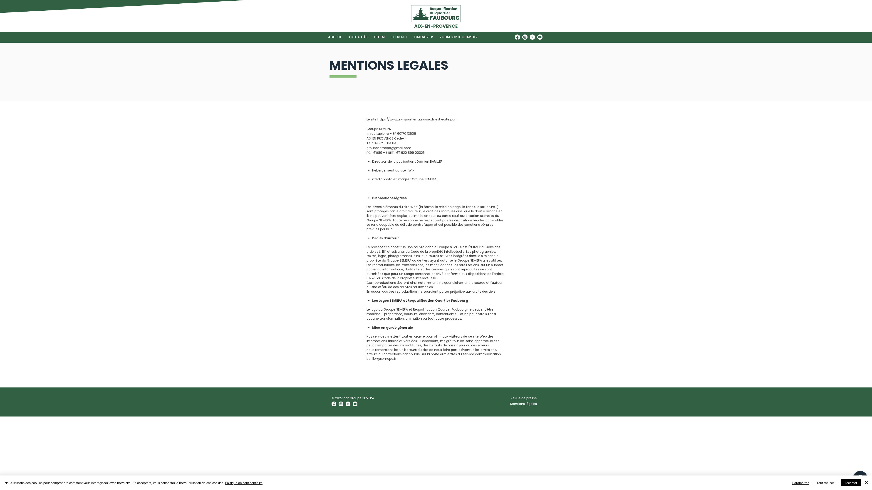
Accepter (851, 482)
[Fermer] (866, 482)
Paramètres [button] (800, 482)
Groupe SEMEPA (362, 398)
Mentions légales (523, 404)
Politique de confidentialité (244, 482)
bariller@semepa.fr (381, 358)
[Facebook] (517, 37)
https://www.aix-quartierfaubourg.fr (405, 119)
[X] (532, 37)
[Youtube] (540, 37)
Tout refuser (825, 482)
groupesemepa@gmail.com (389, 148)
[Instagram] (525, 37)
